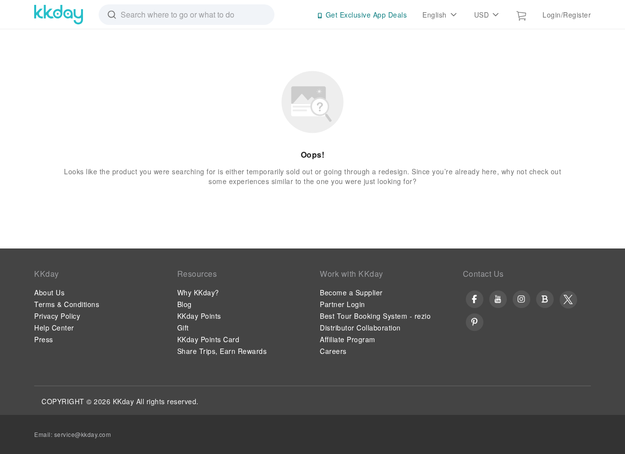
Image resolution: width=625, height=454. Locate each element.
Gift (183, 327)
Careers (333, 351)
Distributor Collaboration (360, 327)
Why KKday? (198, 292)
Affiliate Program (347, 339)
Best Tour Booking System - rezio (375, 316)
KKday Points (199, 316)
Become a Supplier (351, 292)
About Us (49, 292)
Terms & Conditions (66, 304)
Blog (184, 304)
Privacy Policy (57, 316)
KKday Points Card (208, 339)
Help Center (54, 327)
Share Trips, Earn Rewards (222, 351)
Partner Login (342, 304)
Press (43, 339)
